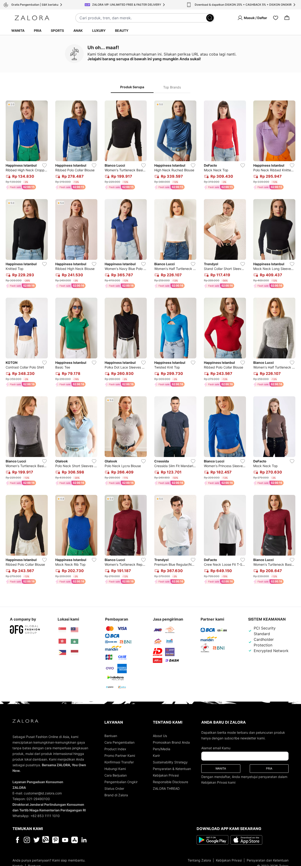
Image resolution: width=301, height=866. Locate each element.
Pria (37, 30)
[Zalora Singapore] (62, 630)
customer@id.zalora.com (43, 793)
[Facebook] (17, 840)
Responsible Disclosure (170, 782)
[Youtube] (65, 840)
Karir (156, 756)
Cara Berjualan (115, 775)
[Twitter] (36, 840)
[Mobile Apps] (74, 840)
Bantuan (110, 736)
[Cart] (287, 18)
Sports (57, 30)
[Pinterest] (55, 840)
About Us (160, 736)
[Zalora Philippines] (62, 652)
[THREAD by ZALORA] (46, 840)
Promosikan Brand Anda (171, 742)
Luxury (99, 30)
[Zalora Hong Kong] (62, 641)
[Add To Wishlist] (44, 165)
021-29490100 (38, 799)
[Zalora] (32, 18)
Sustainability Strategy (170, 762)
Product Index (115, 749)
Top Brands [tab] (172, 87)
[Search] (210, 18)
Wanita (17, 30)
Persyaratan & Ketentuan (172, 769)
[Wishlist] (275, 18)
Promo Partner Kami (119, 756)
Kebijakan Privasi (166, 775)
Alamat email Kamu (215, 748)
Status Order (114, 788)
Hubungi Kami (115, 769)
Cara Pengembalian (119, 742)
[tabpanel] (150, 343)
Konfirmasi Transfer (119, 762)
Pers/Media (161, 749)
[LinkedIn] (84, 840)
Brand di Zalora (116, 795)
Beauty (121, 30)
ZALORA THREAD (166, 788)
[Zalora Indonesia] (74, 652)
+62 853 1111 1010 (45, 816)
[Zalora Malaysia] (74, 630)
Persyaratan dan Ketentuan (268, 860)
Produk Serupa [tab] (132, 87)
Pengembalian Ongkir (121, 782)
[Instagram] (27, 840)
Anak (78, 30)
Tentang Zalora (199, 860)
